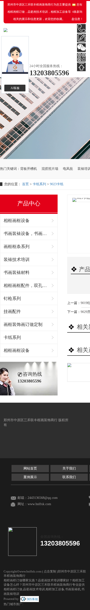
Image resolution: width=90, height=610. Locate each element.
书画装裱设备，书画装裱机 (26, 233)
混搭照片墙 (50, 169)
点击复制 (50, 571)
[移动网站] (81, 57)
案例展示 (30, 477)
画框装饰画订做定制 (23, 324)
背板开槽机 (28, 169)
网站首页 (30, 468)
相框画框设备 (17, 220)
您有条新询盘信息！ (77, 12)
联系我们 (69, 477)
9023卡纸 (56, 184)
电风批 (68, 169)
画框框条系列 (17, 246)
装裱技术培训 (17, 259)
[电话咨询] (81, 28)
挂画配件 (12, 311)
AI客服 (15, 88)
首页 (25, 184)
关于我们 (69, 468)
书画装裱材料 (17, 272)
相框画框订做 (16, 11)
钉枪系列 (12, 298)
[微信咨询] (81, 47)
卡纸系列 (39, 184)
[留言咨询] (81, 38)
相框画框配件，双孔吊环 (26, 285)
